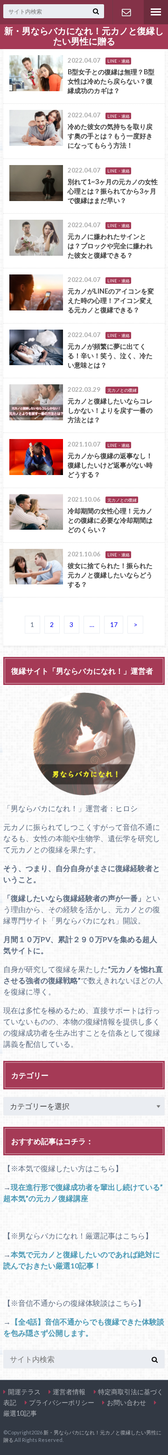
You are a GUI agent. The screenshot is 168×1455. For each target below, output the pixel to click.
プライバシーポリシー (61, 1402)
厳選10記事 (20, 1413)
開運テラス (24, 1392)
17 (114, 624)
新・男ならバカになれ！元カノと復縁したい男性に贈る (84, 36)
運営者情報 (69, 1392)
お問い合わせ (126, 12)
